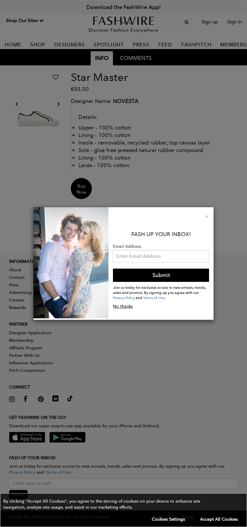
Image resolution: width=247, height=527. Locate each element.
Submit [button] (161, 275)
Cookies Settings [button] (168, 519)
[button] (123, 510)
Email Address (127, 246)
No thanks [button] (123, 306)
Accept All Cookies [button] (219, 519)
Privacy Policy (124, 297)
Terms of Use (153, 297)
